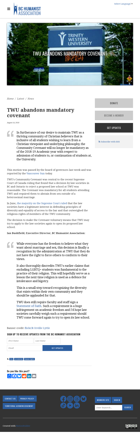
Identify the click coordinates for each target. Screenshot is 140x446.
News (31, 98)
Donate (114, 103)
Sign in (117, 399)
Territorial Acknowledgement (19, 406)
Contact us (10, 398)
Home (10, 98)
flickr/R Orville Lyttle (37, 328)
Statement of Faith (29, 306)
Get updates (114, 128)
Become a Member (114, 115)
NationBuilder (23, 426)
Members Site (103, 399)
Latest (20, 98)
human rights (29, 359)
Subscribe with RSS (110, 141)
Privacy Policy (27, 398)
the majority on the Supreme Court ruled (42, 203)
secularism (19, 359)
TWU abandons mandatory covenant (70, 53)
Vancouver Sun (36, 173)
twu (11, 359)
